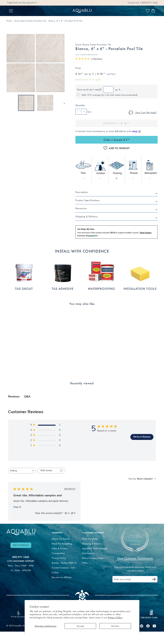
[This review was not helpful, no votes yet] (72, 513)
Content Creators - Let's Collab (63, 570)
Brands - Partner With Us (64, 562)
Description (81, 192)
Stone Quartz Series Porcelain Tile (30, 21)
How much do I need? (89, 89)
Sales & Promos (59, 548)
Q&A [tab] (27, 396)
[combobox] (22, 470)
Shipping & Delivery (86, 216)
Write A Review (141, 436)
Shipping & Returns (91, 543)
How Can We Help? (146, 112)
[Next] (63, 103)
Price (78, 68)
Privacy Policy (115, 617)
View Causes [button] (146, 233)
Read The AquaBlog (62, 543)
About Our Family (61, 538)
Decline (115, 626)
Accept (80, 626)
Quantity (80, 105)
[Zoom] (35, 63)
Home (9, 21)
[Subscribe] (154, 580)
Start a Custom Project (93, 558)
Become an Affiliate (62, 577)
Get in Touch (21, 545)
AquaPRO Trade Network (94, 548)
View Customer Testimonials (135, 558)
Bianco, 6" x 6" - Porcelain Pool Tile (65, 21)
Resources (81, 208)
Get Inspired (88, 553)
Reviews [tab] (14, 396)
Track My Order (90, 538)
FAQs (85, 562)
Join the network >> (27, 2)
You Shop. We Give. (86, 229)
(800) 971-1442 (149, 2)
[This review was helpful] (66, 513)
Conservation (58, 553)
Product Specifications (87, 200)
